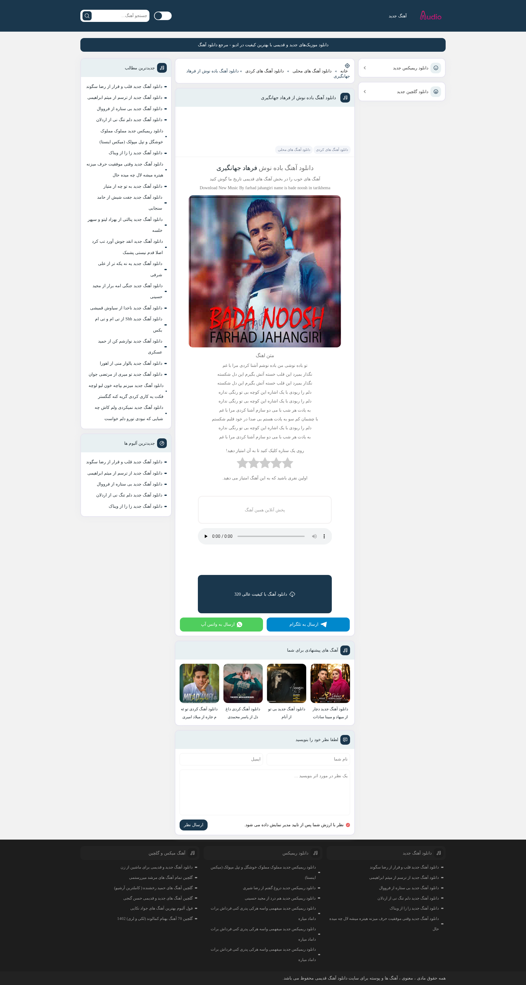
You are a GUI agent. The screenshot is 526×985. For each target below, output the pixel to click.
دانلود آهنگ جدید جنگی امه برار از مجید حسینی (128, 291)
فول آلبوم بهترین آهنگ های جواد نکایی (161, 908)
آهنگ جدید (398, 16)
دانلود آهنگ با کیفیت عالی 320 (260, 594)
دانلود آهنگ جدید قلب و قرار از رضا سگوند (124, 86)
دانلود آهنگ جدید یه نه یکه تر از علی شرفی (130, 269)
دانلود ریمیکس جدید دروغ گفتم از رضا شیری (279, 888)
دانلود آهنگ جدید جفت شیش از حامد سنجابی (129, 203)
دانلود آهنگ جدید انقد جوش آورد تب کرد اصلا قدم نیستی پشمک (127, 247)
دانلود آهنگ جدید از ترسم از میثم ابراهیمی (124, 97)
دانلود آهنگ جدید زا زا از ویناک (135, 153)
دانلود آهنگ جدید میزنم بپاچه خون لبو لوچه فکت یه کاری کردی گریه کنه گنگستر (126, 391)
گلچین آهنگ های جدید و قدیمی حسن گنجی (158, 898)
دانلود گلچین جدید (412, 91)
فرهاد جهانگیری (236, 168)
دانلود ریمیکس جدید (410, 68)
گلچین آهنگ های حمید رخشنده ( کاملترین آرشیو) (153, 888)
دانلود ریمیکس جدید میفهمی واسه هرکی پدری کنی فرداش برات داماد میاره (263, 913)
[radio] (287, 464)
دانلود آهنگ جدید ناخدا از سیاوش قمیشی (126, 308)
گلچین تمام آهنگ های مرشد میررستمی (161, 877)
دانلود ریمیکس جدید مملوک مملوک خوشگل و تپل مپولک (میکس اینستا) (131, 136)
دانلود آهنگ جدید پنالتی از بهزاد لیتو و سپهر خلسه (125, 225)
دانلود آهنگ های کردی (264, 71)
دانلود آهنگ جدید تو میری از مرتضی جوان (125, 374)
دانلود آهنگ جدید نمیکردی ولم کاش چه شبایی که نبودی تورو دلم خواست (129, 413)
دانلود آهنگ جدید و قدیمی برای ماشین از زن (157, 867)
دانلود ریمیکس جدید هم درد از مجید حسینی (280, 898)
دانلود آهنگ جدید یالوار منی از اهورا (131, 363)
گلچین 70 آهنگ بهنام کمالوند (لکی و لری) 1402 (155, 918)
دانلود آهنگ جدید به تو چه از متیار (132, 186)
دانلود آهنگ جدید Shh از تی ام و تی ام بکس (128, 324)
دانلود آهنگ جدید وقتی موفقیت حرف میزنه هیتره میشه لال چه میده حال (124, 169)
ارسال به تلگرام (303, 624)
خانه (344, 71)
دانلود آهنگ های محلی (312, 71)
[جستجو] (87, 15)
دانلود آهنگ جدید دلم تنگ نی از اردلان (129, 119)
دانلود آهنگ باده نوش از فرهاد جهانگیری (298, 97)
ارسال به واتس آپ (218, 624)
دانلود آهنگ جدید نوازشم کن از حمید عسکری (130, 346)
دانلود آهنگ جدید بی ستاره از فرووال (129, 108)
